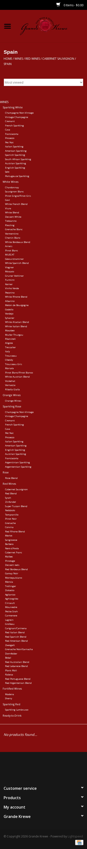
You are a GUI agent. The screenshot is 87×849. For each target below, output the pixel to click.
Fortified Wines (12, 688)
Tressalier (10, 347)
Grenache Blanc (13, 229)
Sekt (7, 171)
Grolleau (9, 624)
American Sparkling (16, 150)
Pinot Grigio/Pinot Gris (18, 195)
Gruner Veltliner (14, 275)
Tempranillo (11, 514)
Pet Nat (9, 142)
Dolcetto (9, 590)
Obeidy (9, 359)
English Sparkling (15, 167)
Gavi (7, 200)
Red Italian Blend (15, 632)
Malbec (9, 556)
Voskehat (10, 381)
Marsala (9, 368)
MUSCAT (9, 254)
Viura (8, 208)
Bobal (8, 657)
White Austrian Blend (17, 376)
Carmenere (11, 615)
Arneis (8, 246)
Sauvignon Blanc (14, 191)
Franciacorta (11, 134)
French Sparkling (14, 125)
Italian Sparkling (14, 146)
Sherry (8, 698)
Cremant (10, 121)
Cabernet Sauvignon (58, 59)
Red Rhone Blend (15, 531)
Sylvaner (9, 318)
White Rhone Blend (16, 296)
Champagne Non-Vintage (19, 112)
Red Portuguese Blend (17, 678)
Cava (7, 129)
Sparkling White (13, 107)
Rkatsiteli (10, 338)
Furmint (9, 279)
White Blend (12, 212)
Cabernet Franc (13, 552)
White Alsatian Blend (17, 322)
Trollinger (10, 586)
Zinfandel (10, 501)
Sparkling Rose (12, 406)
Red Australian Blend (17, 662)
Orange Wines (12, 395)
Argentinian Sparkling (17, 462)
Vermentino (11, 233)
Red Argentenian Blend (18, 683)
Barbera (9, 544)
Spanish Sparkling (15, 155)
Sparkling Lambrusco (16, 709)
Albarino (9, 301)
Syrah (8, 497)
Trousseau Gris (13, 364)
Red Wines (32, 59)
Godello (9, 309)
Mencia (9, 581)
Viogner (9, 267)
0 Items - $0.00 (73, 5)
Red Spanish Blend (15, 636)
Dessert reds (12, 565)
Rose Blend (11, 478)
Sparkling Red (11, 704)
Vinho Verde (12, 288)
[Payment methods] (78, 842)
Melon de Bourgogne (17, 305)
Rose (6, 472)
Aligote (9, 343)
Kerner (9, 284)
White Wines (10, 181)
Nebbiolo (10, 510)
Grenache (10, 523)
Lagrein (9, 619)
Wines (18, 59)
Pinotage (10, 560)
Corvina (9, 527)
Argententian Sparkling (18, 466)
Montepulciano (13, 577)
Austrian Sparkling (15, 163)
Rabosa (9, 674)
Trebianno (10, 220)
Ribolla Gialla (12, 389)
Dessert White (13, 216)
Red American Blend (16, 640)
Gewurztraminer (14, 259)
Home (8, 59)
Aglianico (10, 594)
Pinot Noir (11, 518)
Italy (7, 351)
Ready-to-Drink (12, 715)
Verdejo (9, 313)
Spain (8, 64)
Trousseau (11, 355)
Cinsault (10, 603)
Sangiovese (11, 540)
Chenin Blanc (12, 237)
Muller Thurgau (14, 334)
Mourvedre (11, 607)
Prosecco (9, 138)
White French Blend (16, 204)
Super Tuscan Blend (16, 506)
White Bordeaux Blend (17, 242)
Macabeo (9, 330)
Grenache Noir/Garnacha (19, 649)
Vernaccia (10, 385)
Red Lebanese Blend (16, 666)
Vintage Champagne (16, 117)
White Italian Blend (16, 326)
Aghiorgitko (11, 598)
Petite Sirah (11, 611)
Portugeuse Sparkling (17, 176)
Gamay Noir (11, 573)
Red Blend (11, 493)
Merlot (8, 535)
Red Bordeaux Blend (16, 569)
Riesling (9, 225)
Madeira (9, 694)
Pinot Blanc (11, 250)
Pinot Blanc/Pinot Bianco (19, 372)
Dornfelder (11, 653)
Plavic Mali (11, 670)
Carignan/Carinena (16, 628)
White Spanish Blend (17, 263)
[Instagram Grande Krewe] (52, 767)
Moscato (9, 271)
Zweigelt (10, 645)
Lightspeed (75, 836)
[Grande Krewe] (51, 25)
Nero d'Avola (12, 548)
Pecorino (9, 292)
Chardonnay (12, 187)
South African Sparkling (18, 159)
